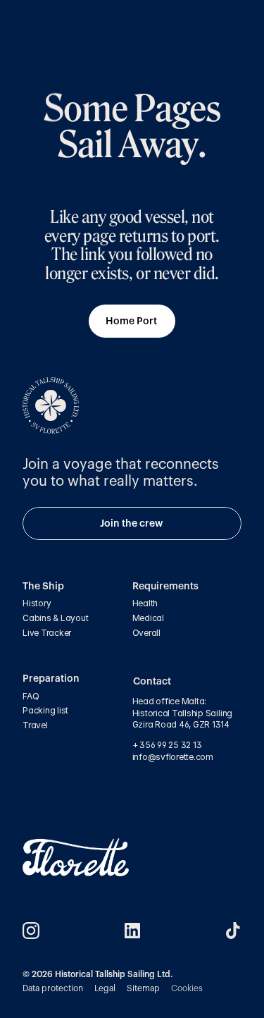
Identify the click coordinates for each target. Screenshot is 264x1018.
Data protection (53, 988)
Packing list (45, 710)
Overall (146, 632)
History (37, 603)
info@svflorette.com (173, 757)
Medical (148, 618)
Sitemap (143, 988)
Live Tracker (47, 632)
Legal (104, 988)
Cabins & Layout (55, 618)
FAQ (31, 696)
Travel (35, 725)
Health (145, 603)
